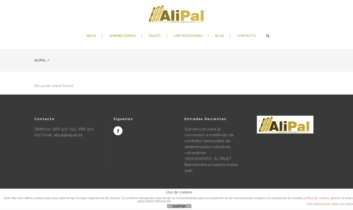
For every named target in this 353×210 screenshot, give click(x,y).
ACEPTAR (179, 206)
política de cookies (316, 198)
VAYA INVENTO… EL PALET (208, 158)
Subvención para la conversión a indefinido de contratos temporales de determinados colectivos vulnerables (209, 141)
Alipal (40, 60)
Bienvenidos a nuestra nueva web (211, 167)
